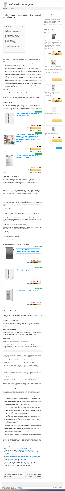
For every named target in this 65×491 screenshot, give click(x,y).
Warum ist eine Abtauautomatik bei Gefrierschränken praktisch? (18, 448)
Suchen (59, 147)
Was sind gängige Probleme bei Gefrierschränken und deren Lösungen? (20, 460)
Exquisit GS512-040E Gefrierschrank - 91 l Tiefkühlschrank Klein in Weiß (53, 114)
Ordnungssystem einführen (11, 45)
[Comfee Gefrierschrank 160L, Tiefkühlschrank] (53, 129)
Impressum (60, 484)
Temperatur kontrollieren (11, 41)
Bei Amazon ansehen (35, 127)
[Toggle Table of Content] (22, 27)
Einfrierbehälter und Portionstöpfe (12, 35)
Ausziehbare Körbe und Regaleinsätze (13, 37)
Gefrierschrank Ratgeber (21, 4)
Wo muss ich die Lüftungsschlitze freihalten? (52, 19)
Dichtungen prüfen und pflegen (12, 42)
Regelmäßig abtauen (10, 40)
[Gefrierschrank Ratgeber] (5, 6)
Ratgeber (12, 8)
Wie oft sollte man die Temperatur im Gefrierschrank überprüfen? (19, 463)
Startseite (5, 8)
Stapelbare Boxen (10, 32)
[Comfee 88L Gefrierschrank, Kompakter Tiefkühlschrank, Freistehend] (53, 88)
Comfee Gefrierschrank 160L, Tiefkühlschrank (27, 290)
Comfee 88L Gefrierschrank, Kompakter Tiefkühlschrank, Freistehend (52, 94)
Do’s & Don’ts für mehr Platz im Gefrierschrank (13, 46)
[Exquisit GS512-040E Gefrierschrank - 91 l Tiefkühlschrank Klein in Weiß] (53, 109)
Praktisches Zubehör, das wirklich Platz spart (13, 31)
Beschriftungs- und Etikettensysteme (13, 36)
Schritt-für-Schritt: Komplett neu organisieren (13, 47)
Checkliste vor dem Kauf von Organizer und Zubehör (13, 30)
